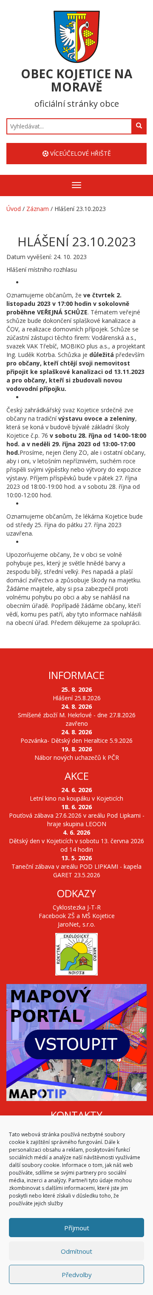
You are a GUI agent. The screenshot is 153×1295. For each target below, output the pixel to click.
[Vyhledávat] (139, 126)
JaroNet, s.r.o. (76, 924)
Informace (76, 675)
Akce (77, 776)
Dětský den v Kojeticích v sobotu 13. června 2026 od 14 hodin (76, 845)
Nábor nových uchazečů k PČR (76, 757)
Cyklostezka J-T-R (77, 907)
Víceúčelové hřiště (79, 153)
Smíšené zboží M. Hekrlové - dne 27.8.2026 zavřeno (77, 719)
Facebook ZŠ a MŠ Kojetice (77, 916)
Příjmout (76, 1228)
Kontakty (76, 1115)
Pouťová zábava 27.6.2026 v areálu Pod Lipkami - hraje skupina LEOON (76, 819)
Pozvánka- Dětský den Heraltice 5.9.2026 (76, 740)
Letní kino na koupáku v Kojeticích (76, 798)
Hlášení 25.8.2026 (77, 698)
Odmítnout (76, 1251)
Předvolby (77, 1274)
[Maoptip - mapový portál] (76, 1042)
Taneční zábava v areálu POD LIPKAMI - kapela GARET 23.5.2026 (76, 870)
